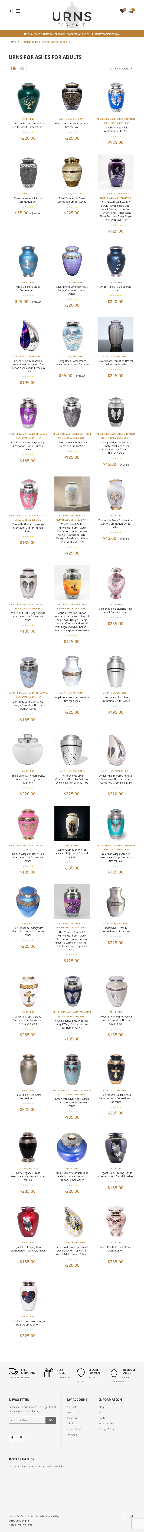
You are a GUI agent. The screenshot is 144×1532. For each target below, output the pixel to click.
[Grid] (13, 68)
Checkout (72, 1418)
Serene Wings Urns (119, 123)
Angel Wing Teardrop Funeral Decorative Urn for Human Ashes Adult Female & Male (115, 779)
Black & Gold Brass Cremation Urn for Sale (72, 125)
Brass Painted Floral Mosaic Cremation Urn (116, 1248)
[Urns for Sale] (72, 14)
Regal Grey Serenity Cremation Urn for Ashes (72, 699)
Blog (101, 1407)
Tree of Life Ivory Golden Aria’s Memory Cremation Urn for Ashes (115, 523)
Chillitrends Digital (19, 1520)
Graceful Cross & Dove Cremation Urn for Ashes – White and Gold (28, 1020)
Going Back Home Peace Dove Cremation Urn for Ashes (72, 362)
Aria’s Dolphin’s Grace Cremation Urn (28, 288)
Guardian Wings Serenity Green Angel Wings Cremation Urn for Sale (116, 857)
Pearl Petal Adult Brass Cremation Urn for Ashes (72, 200)
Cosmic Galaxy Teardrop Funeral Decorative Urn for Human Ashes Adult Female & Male (28, 366)
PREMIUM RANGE (128, 1371)
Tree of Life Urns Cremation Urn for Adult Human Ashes (28, 125)
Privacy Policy (106, 1429)
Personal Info (74, 1429)
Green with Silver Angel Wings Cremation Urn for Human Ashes (72, 1102)
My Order (72, 1434)
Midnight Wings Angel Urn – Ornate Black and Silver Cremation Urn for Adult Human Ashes (116, 448)
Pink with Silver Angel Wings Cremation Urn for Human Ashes (28, 528)
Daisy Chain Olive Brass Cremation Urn (28, 1096)
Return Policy (106, 1423)
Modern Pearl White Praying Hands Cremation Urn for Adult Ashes (116, 1020)
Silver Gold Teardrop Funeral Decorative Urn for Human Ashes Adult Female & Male (72, 1250)
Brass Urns (79, 119)
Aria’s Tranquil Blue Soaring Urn (115, 288)
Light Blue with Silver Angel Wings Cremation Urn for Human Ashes (28, 705)
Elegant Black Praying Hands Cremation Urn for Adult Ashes (115, 1174)
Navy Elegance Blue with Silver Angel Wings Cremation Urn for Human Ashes (72, 1024)
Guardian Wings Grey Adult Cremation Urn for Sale (72, 444)
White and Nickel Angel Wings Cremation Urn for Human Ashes (28, 616)
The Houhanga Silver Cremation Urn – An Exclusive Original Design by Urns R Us (72, 779)
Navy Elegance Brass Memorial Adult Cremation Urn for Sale (28, 1176)
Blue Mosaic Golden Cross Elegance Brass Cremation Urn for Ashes (116, 1098)
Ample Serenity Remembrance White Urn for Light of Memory (28, 779)
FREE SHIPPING (28, 1371)
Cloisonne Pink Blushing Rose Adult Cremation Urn (116, 610)
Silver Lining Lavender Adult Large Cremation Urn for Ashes (72, 290)
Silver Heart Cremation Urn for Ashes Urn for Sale (116, 362)
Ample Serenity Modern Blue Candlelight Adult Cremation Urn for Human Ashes (72, 1176)
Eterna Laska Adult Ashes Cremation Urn (28, 200)
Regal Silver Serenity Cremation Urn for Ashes (116, 929)
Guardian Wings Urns (75, 438)
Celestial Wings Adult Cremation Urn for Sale (116, 129)
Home (12, 41)
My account (73, 1412)
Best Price (61, 1371)
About (102, 1412)
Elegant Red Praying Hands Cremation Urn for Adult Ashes (28, 1248)
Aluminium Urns (122, 193)
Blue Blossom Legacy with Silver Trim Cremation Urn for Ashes (28, 931)
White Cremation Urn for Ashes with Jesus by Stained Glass (72, 853)
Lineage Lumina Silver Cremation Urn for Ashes (116, 699)
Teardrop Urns (35, 356)
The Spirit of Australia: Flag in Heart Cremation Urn (28, 1322)
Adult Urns (28, 119)
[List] (22, 68)
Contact (71, 1407)
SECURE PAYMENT (95, 1371)
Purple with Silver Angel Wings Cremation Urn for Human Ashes (28, 446)
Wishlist (71, 1423)
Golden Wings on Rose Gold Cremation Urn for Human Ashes (28, 857)
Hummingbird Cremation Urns (116, 198)
